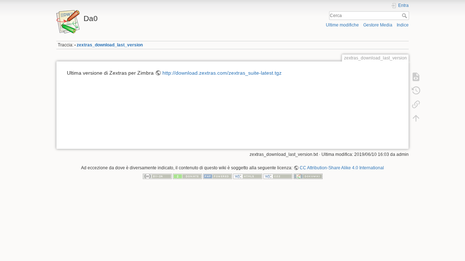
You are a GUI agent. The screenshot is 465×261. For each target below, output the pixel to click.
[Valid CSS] (277, 176)
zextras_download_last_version (110, 44)
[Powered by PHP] (217, 176)
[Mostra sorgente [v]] (416, 77)
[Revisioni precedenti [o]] (416, 91)
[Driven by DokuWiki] (308, 176)
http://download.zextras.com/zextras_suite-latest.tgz (222, 73)
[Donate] (187, 176)
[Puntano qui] (416, 104)
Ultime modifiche (342, 25)
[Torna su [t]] (416, 118)
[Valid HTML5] (247, 176)
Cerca (405, 15)
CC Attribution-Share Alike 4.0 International (342, 167)
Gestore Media (377, 25)
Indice (403, 25)
